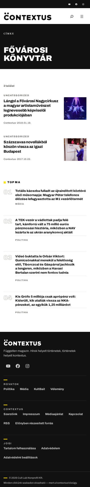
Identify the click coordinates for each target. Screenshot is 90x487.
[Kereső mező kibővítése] (71, 16)
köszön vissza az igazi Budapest (25, 147)
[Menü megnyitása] (81, 16)
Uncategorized (16, 95)
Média (19, 204)
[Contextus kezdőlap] (28, 16)
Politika (21, 240)
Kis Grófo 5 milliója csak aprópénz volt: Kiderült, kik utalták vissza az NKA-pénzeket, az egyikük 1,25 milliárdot (45, 300)
